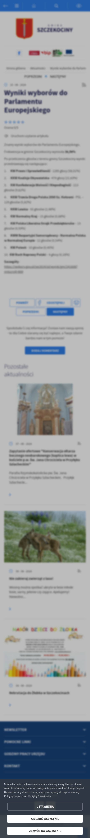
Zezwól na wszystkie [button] (45, 831)
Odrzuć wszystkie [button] (45, 819)
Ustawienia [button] (45, 806)
